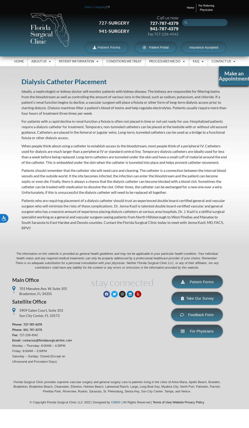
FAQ (196, 61)
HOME (19, 61)
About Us (38, 61)
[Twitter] (114, 294)
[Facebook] (106, 294)
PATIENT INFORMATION (76, 61)
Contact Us (221, 61)
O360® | (117, 402)
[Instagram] (122, 294)
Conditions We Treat (124, 61)
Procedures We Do (164, 61)
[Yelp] (138, 294)
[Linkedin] (130, 294)
